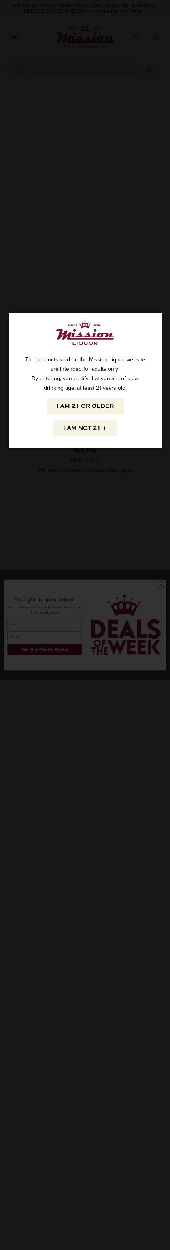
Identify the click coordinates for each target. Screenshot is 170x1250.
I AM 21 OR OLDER (85, 406)
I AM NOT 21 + (85, 428)
